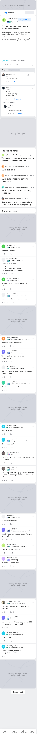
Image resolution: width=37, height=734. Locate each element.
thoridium (7, 198)
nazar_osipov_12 (9, 187)
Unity (12, 454)
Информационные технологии (19, 339)
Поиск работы (16, 261)
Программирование (13, 22)
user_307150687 (9, 175)
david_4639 (8, 166)
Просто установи (21, 155)
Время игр (13, 280)
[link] (18, 250)
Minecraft (14, 247)
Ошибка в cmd (8, 170)
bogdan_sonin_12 (10, 155)
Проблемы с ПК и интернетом (19, 384)
